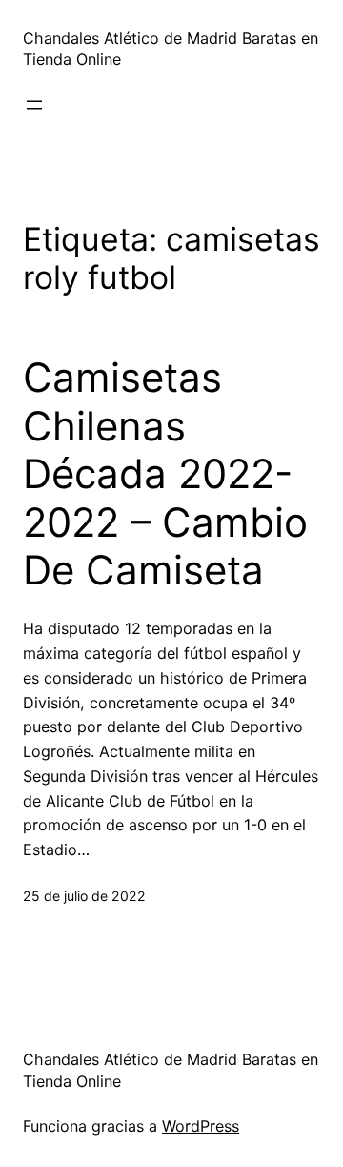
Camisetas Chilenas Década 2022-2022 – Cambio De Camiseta (165, 474)
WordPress (200, 1126)
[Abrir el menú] (34, 104)
